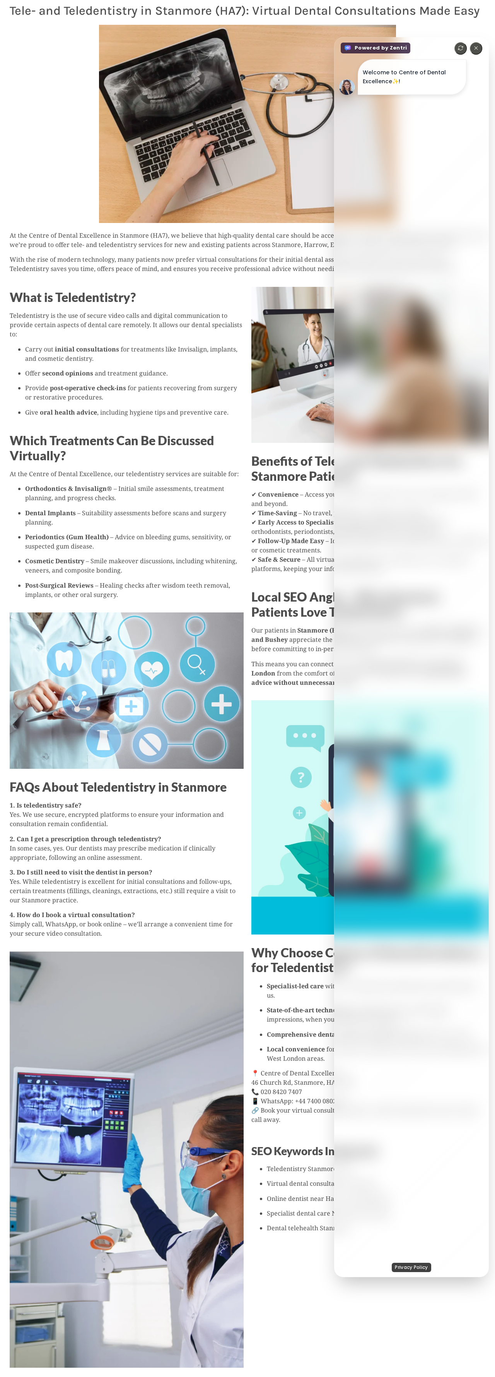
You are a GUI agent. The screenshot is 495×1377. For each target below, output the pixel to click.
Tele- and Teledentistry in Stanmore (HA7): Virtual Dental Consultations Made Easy (245, 10)
